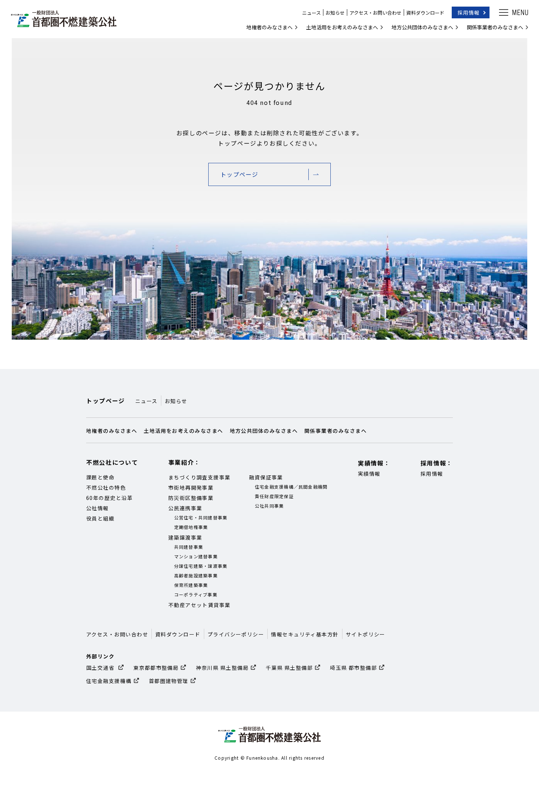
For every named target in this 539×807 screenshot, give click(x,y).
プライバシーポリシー (236, 634)
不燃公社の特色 (106, 487)
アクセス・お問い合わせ (375, 12)
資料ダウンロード (425, 12)
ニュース (311, 12)
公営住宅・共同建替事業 (201, 517)
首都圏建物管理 (168, 680)
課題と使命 (100, 477)
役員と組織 (100, 518)
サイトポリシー (365, 634)
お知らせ (335, 12)
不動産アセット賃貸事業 (199, 605)
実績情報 (369, 473)
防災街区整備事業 (191, 497)
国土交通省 (101, 667)
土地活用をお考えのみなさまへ (342, 27)
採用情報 (469, 12)
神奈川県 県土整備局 (222, 667)
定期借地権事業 (191, 527)
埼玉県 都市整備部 (353, 667)
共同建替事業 (188, 547)
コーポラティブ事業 (195, 594)
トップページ (239, 174)
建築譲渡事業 (185, 537)
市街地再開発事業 (191, 487)
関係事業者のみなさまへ (495, 27)
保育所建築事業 (191, 585)
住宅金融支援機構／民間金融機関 (291, 486)
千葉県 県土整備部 (289, 667)
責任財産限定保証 (274, 496)
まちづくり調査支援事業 (199, 477)
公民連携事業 (185, 508)
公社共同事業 (269, 506)
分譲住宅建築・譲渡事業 (201, 566)
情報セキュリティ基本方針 (304, 634)
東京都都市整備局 (156, 667)
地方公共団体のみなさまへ (422, 27)
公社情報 (97, 508)
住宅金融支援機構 (109, 680)
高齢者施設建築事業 (196, 575)
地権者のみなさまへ (269, 27)
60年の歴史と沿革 (109, 497)
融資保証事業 (266, 477)
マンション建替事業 (196, 556)
